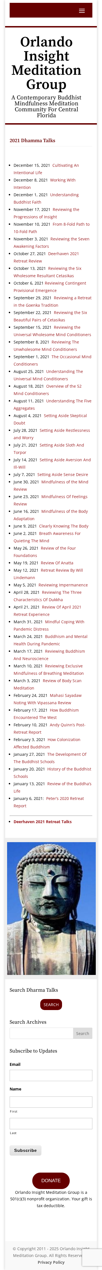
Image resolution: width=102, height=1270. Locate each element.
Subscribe (25, 1150)
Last (13, 1133)
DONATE (51, 1180)
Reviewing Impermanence (63, 585)
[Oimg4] (51, 973)
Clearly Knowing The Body (63, 526)
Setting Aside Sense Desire (62, 474)
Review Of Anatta (57, 562)
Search (51, 1004)
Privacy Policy (51, 1262)
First (13, 1111)
